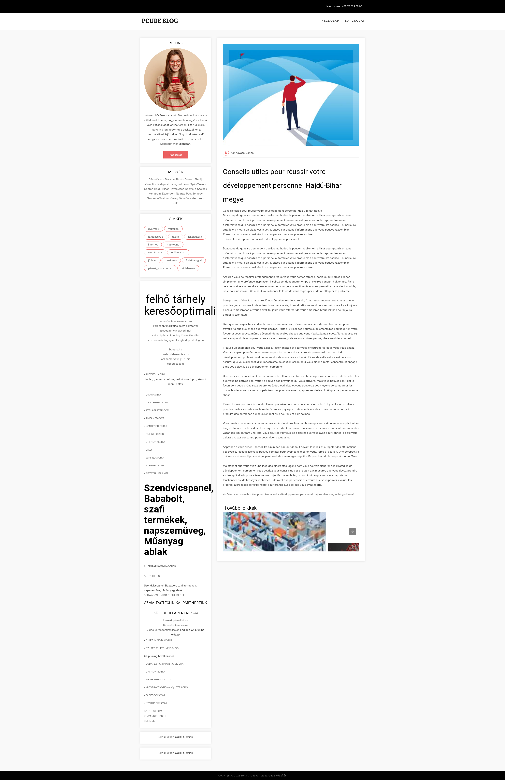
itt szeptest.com (157, 402)
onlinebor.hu (155, 434)
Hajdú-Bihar (162, 188)
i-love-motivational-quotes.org (167, 687)
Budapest (163, 184)
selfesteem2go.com (159, 679)
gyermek (153, 228)
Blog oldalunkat (187, 115)
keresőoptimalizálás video (176, 321)
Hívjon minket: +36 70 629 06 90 (343, 6)
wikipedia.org (155, 457)
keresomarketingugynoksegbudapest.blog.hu (176, 340)
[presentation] (352, 531)
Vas (189, 198)
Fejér (186, 184)
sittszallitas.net (157, 473)
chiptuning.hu (155, 442)
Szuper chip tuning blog (162, 648)
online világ (178, 252)
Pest (189, 193)
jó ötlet (152, 260)
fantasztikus (155, 236)
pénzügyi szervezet (160, 268)
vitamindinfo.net (155, 716)
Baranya (170, 179)
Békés (180, 179)
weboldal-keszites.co (176, 354)
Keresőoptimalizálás (175, 625)
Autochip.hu (152, 576)
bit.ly (149, 449)
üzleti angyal (194, 260)
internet (153, 244)
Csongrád (175, 184)
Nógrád (181, 193)
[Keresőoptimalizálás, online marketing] (160, 25)
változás (173, 228)
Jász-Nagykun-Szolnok (192, 188)
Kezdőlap (330, 20)
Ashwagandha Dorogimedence (164, 595)
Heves (174, 188)
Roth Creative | (264, 775)
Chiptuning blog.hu (159, 640)
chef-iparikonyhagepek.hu (162, 566)
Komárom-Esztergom (162, 193)
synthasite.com (156, 703)
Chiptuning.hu (155, 671)
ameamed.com (155, 418)
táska (175, 236)
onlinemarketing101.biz (175, 358)
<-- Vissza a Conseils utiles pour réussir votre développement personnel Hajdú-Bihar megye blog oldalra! (288, 494)
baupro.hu (175, 349)
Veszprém (198, 198)
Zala (175, 203)
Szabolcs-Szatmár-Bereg (163, 198)
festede (149, 721)
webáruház (155, 252)
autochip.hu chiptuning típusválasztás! (175, 335)
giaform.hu (153, 394)
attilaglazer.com (157, 410)
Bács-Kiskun (157, 179)
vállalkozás (188, 268)
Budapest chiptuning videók (164, 663)
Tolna (182, 198)
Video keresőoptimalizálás (163, 629)
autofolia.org (155, 374)
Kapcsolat (355, 20)
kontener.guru (156, 426)
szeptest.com (175, 363)
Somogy (197, 193)
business (171, 260)
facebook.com (155, 695)
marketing (173, 244)
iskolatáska (195, 236)
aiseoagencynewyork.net (175, 330)
